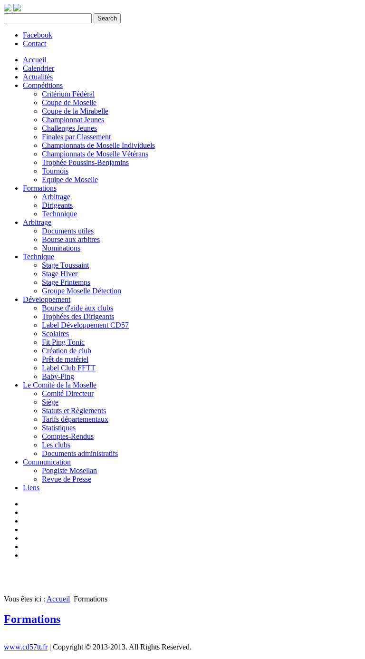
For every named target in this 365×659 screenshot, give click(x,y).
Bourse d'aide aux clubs (77, 308)
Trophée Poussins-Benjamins (85, 162)
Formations (40, 188)
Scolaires (55, 334)
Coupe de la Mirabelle (75, 111)
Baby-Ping (58, 376)
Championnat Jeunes (73, 120)
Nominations (61, 248)
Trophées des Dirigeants (78, 316)
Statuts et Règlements (74, 411)
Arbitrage (56, 197)
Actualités (38, 77)
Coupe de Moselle (69, 102)
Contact (34, 43)
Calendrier (38, 68)
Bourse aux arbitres (71, 239)
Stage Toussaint (65, 265)
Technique (38, 256)
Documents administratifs (80, 453)
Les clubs (56, 445)
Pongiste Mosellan (69, 470)
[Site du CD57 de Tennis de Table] (17, 9)
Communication (47, 462)
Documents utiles (68, 231)
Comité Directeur (68, 393)
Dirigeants (57, 205)
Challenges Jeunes (69, 128)
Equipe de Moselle (70, 179)
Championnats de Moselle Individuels (98, 145)
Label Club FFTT (69, 368)
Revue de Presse (66, 479)
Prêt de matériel (65, 359)
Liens (31, 488)
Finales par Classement (76, 137)
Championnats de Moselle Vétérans (95, 154)
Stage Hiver (59, 274)
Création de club (66, 351)
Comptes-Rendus (68, 436)
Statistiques (59, 428)
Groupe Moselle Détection (81, 291)
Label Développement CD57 (85, 325)
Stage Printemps (66, 282)
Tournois (55, 171)
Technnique (59, 214)
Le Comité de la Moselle (59, 385)
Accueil (34, 60)
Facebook (37, 35)
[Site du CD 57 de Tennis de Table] (8, 9)
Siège (50, 402)
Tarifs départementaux (75, 419)
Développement (46, 299)
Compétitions (43, 85)
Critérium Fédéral (68, 94)
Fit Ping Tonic (63, 342)
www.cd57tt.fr (26, 647)
